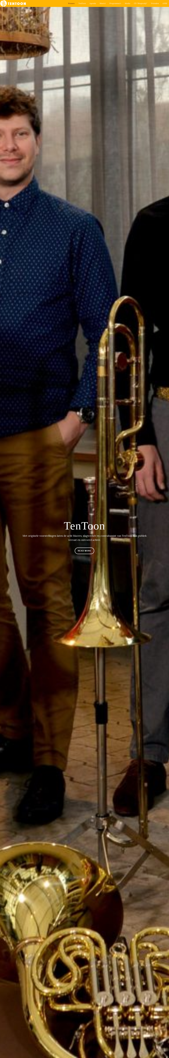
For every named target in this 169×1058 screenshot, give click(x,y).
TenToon (82, 3)
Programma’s (115, 3)
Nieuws (71, 3)
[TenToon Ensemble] (13, 3)
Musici (103, 3)
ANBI (165, 3)
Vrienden (155, 3)
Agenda (93, 3)
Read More (84, 551)
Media (127, 3)
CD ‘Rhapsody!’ (140, 3)
